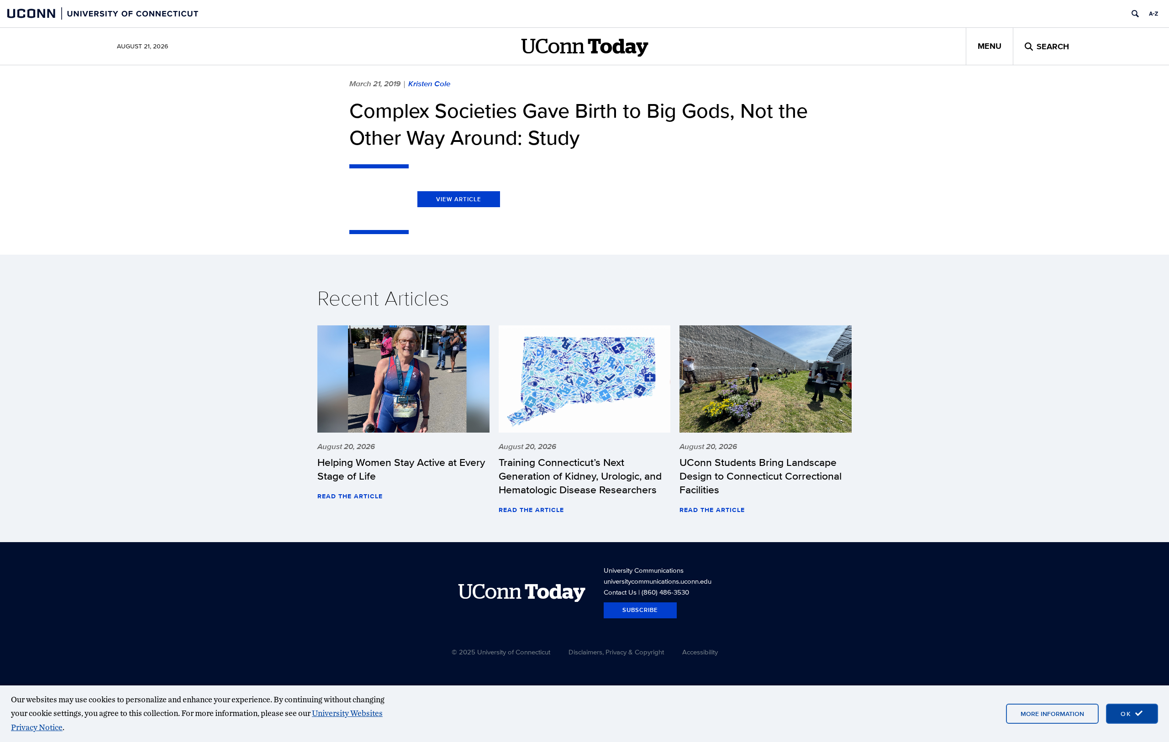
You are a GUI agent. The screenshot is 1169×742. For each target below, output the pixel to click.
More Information (1052, 713)
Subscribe (640, 610)
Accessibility (700, 652)
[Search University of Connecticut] (1135, 13)
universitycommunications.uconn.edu (657, 581)
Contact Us (620, 592)
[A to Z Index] (1153, 13)
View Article (458, 199)
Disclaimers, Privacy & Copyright (616, 652)
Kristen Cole (429, 83)
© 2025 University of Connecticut (501, 652)
